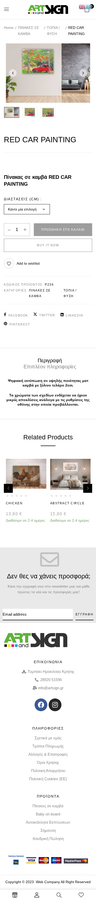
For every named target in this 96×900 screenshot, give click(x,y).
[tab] (49, 360)
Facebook (18, 315)
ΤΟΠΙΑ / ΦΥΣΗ (53, 31)
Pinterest (19, 324)
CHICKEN (14, 503)
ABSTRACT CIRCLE (68, 503)
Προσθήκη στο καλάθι (63, 229)
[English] (82, 7)
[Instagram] (55, 704)
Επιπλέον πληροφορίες (50, 366)
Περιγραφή (50, 360)
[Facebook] (41, 704)
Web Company (48, 882)
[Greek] (89, 7)
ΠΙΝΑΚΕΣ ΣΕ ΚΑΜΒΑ (28, 31)
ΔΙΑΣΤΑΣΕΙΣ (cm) (21, 199)
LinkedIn (74, 315)
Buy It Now (48, 245)
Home (9, 28)
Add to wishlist (28, 263)
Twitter (47, 315)
